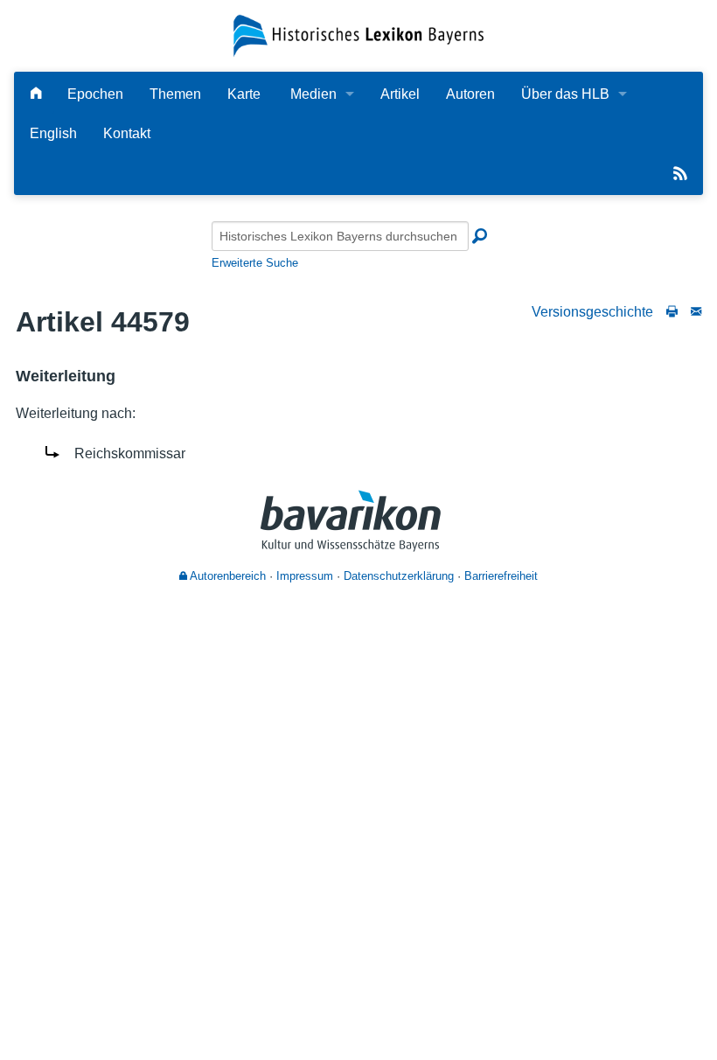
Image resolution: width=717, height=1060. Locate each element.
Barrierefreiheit (501, 575)
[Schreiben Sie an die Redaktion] (696, 311)
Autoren (470, 94)
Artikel (400, 94)
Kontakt (126, 133)
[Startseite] (358, 34)
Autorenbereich (226, 575)
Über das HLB (565, 94)
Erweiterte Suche (255, 262)
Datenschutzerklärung (399, 575)
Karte (244, 94)
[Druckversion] (672, 311)
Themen (175, 94)
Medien (313, 94)
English (53, 133)
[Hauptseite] (35, 94)
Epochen (95, 94)
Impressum (304, 575)
